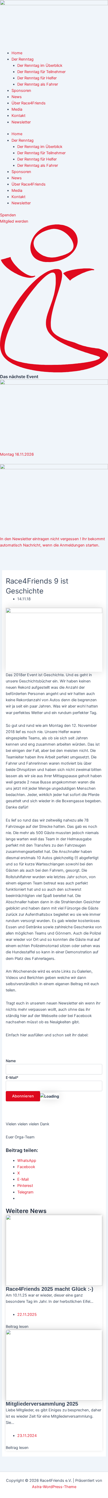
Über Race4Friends (29, 103)
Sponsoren (21, 90)
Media (17, 109)
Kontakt (18, 115)
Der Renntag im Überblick (39, 65)
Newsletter (21, 122)
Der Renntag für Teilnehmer (41, 71)
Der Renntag (23, 59)
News (17, 96)
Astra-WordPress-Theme (54, 1486)
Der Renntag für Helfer (37, 78)
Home (17, 53)
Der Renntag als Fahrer (37, 84)
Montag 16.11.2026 (17, 454)
